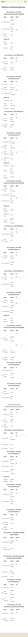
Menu (2, 1)
